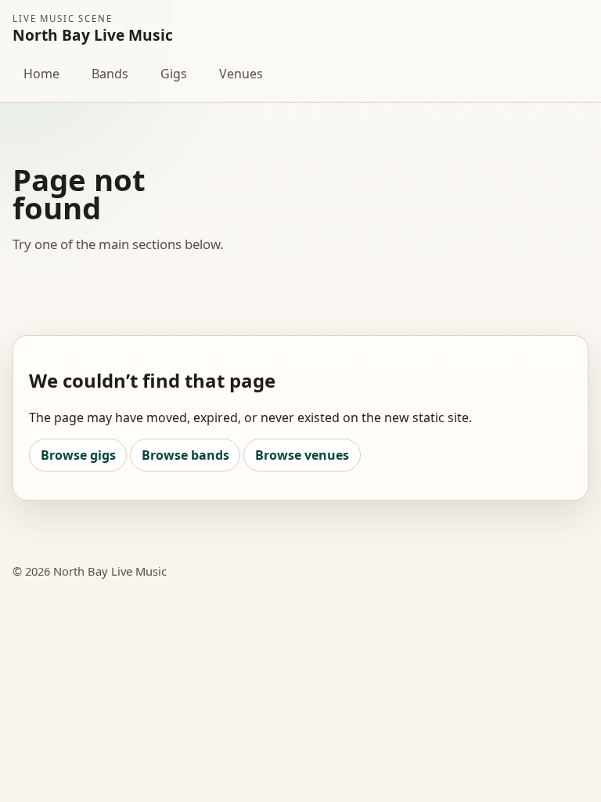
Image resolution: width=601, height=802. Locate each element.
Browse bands (185, 455)
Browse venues (302, 455)
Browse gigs (78, 455)
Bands (110, 73)
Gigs (173, 73)
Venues (241, 73)
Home (41, 73)
